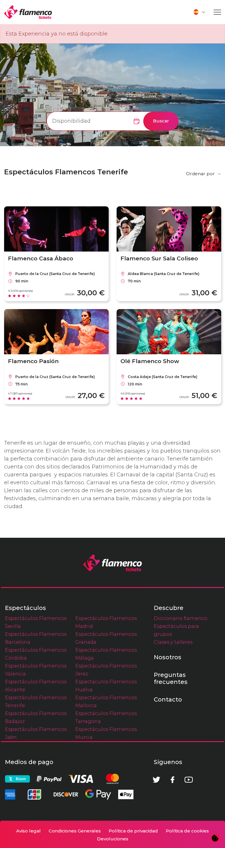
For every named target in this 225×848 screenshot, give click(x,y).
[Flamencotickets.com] (28, 12)
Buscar (161, 121)
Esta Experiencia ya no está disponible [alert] (57, 34)
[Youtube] (189, 779)
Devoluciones (112, 839)
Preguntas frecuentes (171, 678)
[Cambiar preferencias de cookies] (215, 838)
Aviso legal (28, 831)
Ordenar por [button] (200, 173)
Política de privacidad (133, 831)
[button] (199, 12)
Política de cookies (187, 831)
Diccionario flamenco (180, 618)
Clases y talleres (173, 642)
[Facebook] (172, 779)
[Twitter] (156, 779)
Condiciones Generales (75, 831)
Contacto (168, 699)
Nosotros (167, 657)
